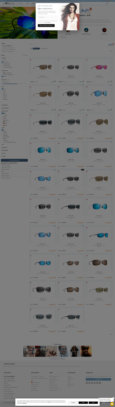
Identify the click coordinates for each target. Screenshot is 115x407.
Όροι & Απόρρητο (48, 22)
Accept (93, 402)
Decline (83, 402)
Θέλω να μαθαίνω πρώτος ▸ (46, 25)
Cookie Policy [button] (49, 402)
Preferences (73, 402)
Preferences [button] (24, 403)
